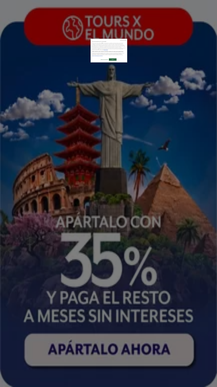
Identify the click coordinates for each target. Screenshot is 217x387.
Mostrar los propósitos (104, 59)
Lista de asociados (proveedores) (97, 55)
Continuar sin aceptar (123, 40)
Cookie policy (106, 49)
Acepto (113, 59)
